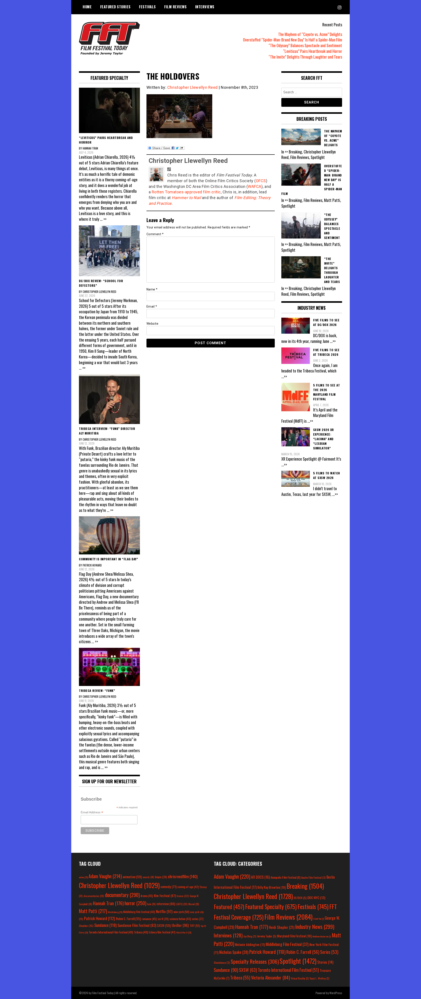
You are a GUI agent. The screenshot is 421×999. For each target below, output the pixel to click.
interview (166, 903)
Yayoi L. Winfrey (319, 978)
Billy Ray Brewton (271, 887)
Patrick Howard (99, 918)
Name (152, 289)
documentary (122, 895)
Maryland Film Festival (294, 935)
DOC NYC (316, 897)
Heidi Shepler (281, 927)
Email (151, 306)
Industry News (314, 926)
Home (87, 6)
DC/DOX (300, 898)
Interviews (204, 6)
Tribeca (141, 932)
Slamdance (222, 962)
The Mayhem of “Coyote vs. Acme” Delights (310, 34)
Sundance (105, 925)
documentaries (94, 896)
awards (148, 877)
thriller (180, 925)
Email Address (92, 812)
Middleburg (115, 912)
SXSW (164, 925)
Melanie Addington (250, 944)
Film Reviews (175, 6)
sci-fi (163, 919)
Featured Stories (115, 6)
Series (329, 952)
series (197, 919)
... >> (103, 219)
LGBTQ (181, 904)
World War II (183, 932)
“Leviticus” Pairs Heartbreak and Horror (312, 51)
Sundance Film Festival (137, 925)
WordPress (335, 992)
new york (181, 911)
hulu (151, 904)
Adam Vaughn (105, 876)
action (83, 877)
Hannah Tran (108, 903)
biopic (161, 877)
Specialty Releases (255, 961)
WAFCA (254, 186)
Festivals (147, 6)
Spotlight (298, 960)
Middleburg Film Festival (139, 912)
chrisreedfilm (183, 876)
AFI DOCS (260, 877)
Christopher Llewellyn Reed (192, 87)
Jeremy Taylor (266, 936)
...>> (333, 341)
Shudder (86, 926)
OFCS (261, 180)
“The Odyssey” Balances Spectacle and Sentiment (305, 45)
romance (149, 919)
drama (147, 896)
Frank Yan (318, 918)
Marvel (193, 904)
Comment (155, 234)
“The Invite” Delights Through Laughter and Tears (305, 57)
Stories (325, 962)
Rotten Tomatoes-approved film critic (186, 192)
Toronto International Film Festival (111, 932)
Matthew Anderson (321, 936)
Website (152, 323)
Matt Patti (93, 910)
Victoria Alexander (270, 977)
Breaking (305, 885)
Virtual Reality (300, 978)
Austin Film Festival (313, 877)
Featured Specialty (271, 906)
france (183, 896)
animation (132, 876)
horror (135, 902)
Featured (229, 907)
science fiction (180, 919)
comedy (169, 886)
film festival (165, 895)
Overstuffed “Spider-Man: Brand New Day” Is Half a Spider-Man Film (292, 40)
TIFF (195, 925)
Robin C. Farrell (128, 918)
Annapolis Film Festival (285, 877)
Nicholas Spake (233, 952)
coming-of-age (188, 887)
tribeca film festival (162, 932)
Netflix (164, 911)
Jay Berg (249, 936)
